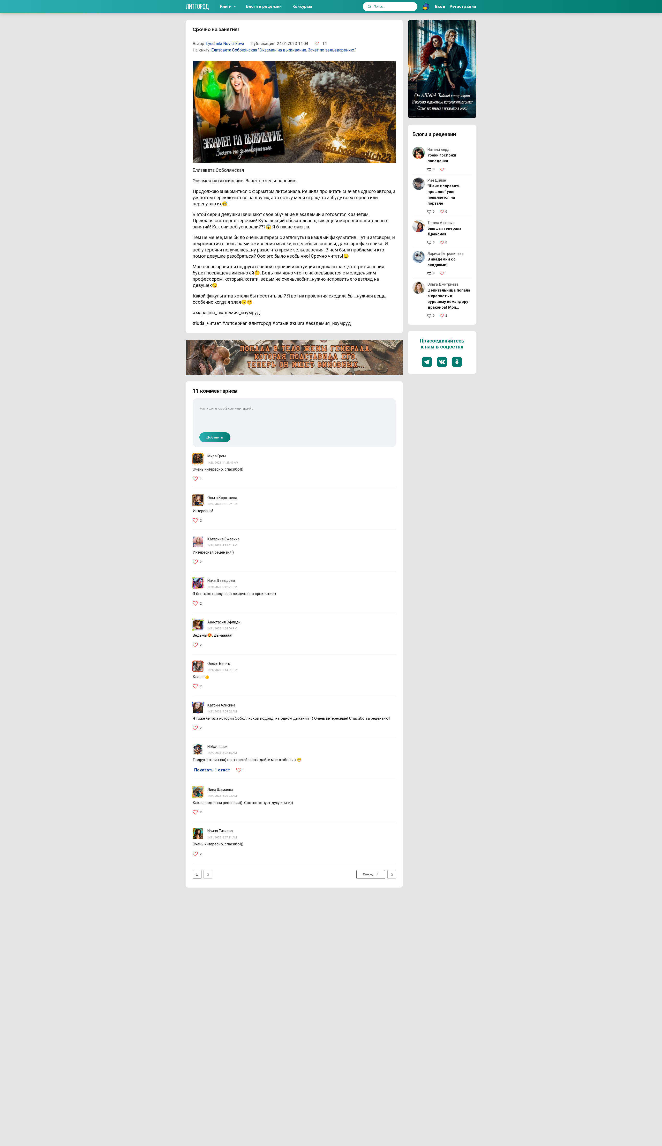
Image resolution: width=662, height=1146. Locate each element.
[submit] (369, 7)
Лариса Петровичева (445, 253)
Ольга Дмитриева (442, 284)
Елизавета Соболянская (234, 50)
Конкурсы (302, 6)
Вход (440, 6)
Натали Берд (438, 149)
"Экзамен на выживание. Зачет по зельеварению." (307, 50)
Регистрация (463, 6)
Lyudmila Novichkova (225, 43)
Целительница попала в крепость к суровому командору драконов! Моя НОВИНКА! (448, 301)
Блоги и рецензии (264, 6)
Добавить (214, 437)
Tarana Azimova (441, 223)
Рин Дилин (436, 180)
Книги (225, 6)
